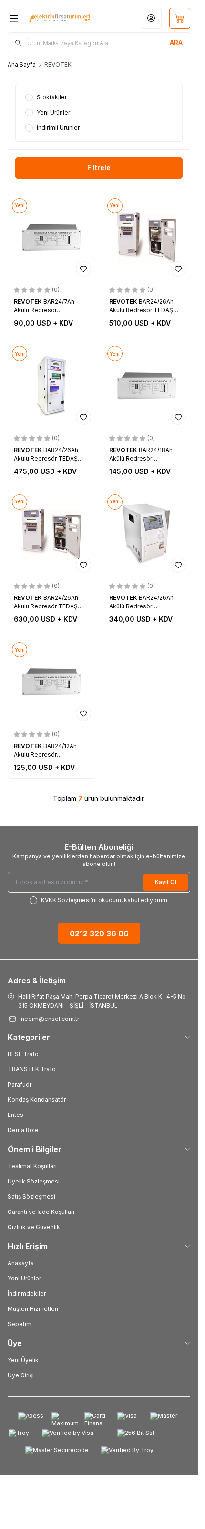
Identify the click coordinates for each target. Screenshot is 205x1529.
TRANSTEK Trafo (32, 1069)
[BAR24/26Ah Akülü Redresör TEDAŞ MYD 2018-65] (146, 237)
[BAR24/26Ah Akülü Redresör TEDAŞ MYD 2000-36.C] (51, 385)
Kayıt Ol (165, 881)
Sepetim (19, 1323)
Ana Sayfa (22, 64)
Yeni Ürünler (24, 1278)
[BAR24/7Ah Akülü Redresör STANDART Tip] (51, 237)
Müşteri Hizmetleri (33, 1308)
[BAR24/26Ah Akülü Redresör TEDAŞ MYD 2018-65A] (51, 533)
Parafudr (19, 1084)
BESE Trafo (23, 1054)
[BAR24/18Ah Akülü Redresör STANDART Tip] (146, 385)
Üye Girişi (21, 1375)
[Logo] (59, 18)
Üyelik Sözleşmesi (34, 1181)
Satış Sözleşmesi (31, 1196)
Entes (15, 1114)
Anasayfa (21, 1263)
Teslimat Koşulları (32, 1166)
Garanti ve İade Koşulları (41, 1211)
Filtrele (99, 167)
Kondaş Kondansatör (37, 1099)
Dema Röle (23, 1130)
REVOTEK (28, 301)
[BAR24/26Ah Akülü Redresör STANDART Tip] (146, 533)
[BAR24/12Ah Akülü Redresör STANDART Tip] (51, 681)
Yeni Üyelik (23, 1360)
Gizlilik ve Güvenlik (34, 1227)
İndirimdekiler (27, 1293)
